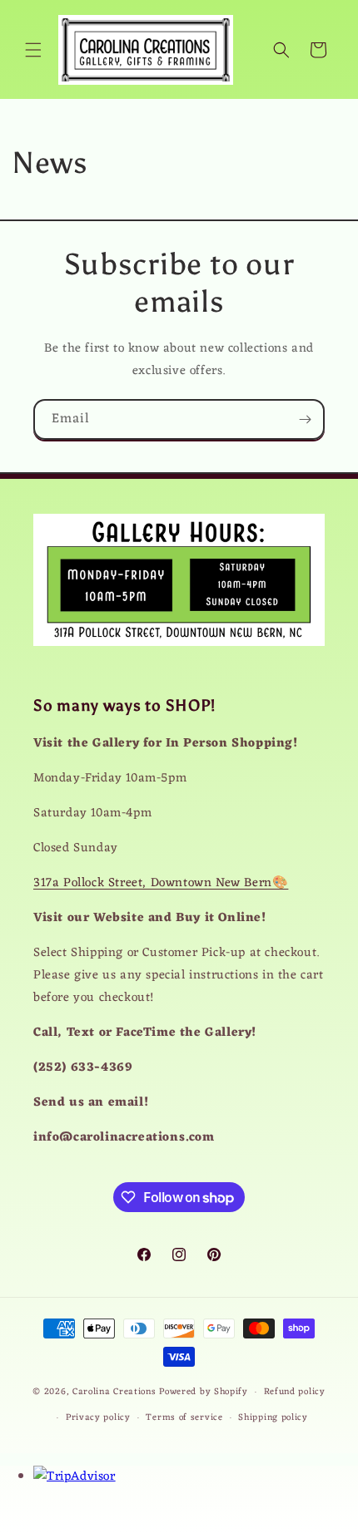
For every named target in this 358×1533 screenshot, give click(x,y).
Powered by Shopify (203, 1391)
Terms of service (184, 1417)
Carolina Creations (114, 1391)
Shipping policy (273, 1417)
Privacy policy (98, 1417)
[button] (33, 50)
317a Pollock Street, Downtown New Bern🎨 (160, 883)
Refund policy (295, 1391)
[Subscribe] (304, 419)
